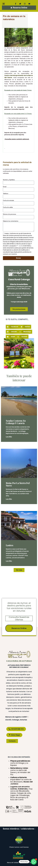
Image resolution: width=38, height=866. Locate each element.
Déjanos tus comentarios (10, 221)
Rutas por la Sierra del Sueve (18, 484)
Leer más (9, 436)
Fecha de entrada (8, 200)
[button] (3, 3)
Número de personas (9, 214)
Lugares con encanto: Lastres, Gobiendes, (21, 793)
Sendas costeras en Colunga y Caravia (16, 422)
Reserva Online (19, 628)
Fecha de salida (8, 207)
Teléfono (5, 193)
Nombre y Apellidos (9, 180)
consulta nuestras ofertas (19, 618)
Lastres (9, 545)
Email (4, 186)
